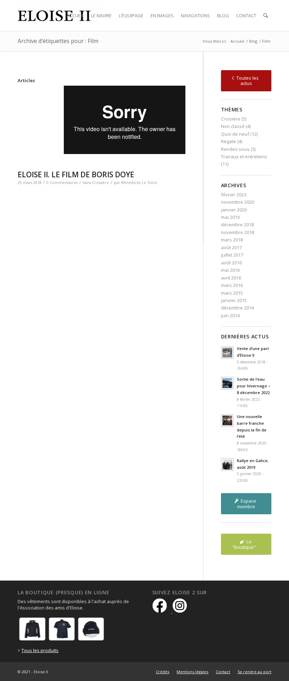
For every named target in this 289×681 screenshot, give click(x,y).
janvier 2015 (234, 300)
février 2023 (233, 194)
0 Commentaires (62, 182)
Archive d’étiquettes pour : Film (58, 41)
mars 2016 (232, 285)
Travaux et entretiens (244, 156)
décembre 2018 (237, 224)
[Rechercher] (265, 15)
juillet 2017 (232, 255)
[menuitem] (75, 15)
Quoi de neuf (235, 134)
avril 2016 (231, 278)
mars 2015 (232, 293)
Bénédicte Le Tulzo (139, 182)
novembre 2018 (237, 232)
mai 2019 (230, 217)
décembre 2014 (237, 308)
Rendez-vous (235, 149)
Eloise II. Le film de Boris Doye (76, 174)
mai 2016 (230, 270)
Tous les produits (40, 650)
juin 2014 (230, 315)
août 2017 (231, 247)
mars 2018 (232, 240)
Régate (228, 141)
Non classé (233, 126)
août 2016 (231, 262)
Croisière (100, 182)
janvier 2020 (234, 210)
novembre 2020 (237, 202)
